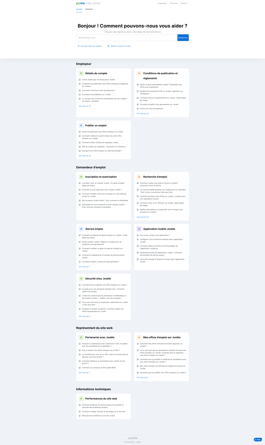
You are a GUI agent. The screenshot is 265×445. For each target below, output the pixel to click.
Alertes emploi (94, 228)
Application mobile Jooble (159, 228)
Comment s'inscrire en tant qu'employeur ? (99, 90)
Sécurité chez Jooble (98, 278)
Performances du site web (101, 398)
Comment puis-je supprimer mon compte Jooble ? (102, 190)
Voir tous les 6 (84, 316)
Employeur (83, 64)
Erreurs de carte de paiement (151, 108)
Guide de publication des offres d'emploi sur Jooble (102, 132)
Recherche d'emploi (155, 176)
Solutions (89, 9)
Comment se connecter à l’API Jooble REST (99, 368)
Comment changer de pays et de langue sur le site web (103, 411)
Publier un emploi (96, 125)
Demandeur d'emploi (91, 167)
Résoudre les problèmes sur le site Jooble (98, 416)
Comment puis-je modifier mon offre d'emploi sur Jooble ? (163, 373)
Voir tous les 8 (142, 378)
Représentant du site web (94, 328)
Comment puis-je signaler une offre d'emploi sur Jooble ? (104, 285)
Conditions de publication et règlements (160, 76)
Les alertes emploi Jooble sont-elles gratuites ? (100, 262)
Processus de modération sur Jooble (96, 94)
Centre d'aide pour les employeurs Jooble (98, 80)
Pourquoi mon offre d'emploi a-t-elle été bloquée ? (102, 151)
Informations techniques (93, 389)
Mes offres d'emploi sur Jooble (162, 337)
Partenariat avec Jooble (99, 337)
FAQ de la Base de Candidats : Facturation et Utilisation (103, 147)
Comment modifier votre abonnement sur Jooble (159, 104)
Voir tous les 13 (143, 217)
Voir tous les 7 (84, 267)
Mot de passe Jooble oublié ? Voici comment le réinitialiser (105, 200)
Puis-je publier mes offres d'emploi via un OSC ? (101, 350)
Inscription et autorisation (101, 176)
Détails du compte (96, 73)
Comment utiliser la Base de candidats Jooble (100, 142)
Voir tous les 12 (85, 106)
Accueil (79, 9)
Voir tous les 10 (85, 156)
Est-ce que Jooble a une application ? (155, 235)
